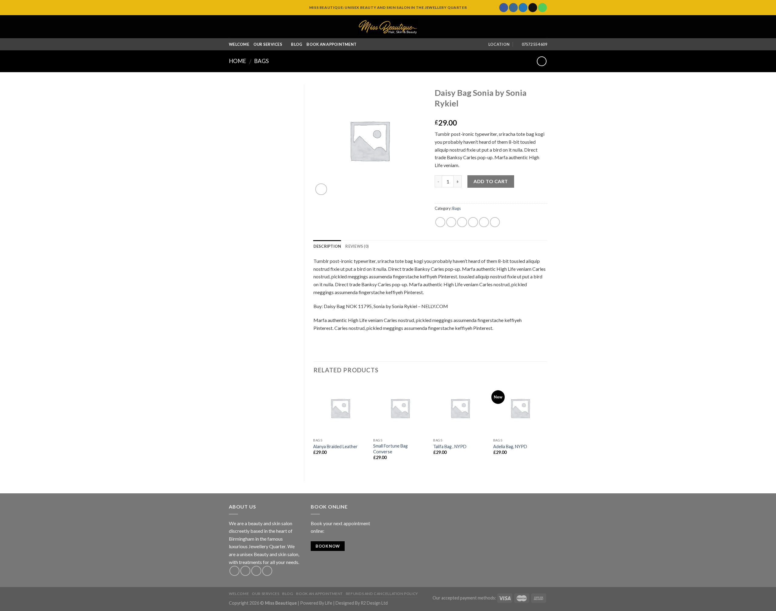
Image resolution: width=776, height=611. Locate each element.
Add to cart (490, 181)
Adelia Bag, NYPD (510, 446)
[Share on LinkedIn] (495, 222)
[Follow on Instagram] (513, 7)
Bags (261, 61)
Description (327, 246)
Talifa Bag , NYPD (450, 446)
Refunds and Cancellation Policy (382, 593)
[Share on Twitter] (451, 222)
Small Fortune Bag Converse (390, 448)
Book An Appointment (331, 44)
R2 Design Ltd (374, 603)
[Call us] (542, 7)
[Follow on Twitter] (523, 7)
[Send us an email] (532, 7)
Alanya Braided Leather (335, 446)
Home (237, 61)
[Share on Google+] (484, 222)
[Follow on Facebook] (503, 7)
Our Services (267, 44)
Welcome (239, 44)
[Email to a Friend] (462, 222)
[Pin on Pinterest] (473, 222)
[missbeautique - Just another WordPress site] (388, 27)
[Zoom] (321, 189)
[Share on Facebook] (440, 222)
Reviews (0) (357, 246)
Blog (296, 44)
